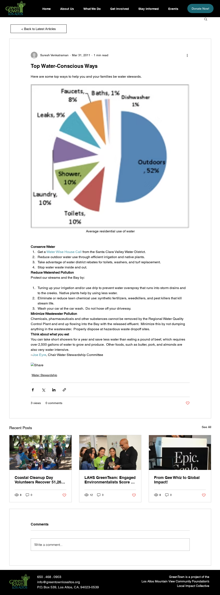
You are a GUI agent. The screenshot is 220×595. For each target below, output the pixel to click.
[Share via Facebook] (33, 390)
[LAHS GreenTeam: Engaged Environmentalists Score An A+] (110, 452)
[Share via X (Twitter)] (43, 390)
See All (206, 427)
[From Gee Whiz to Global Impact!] (180, 452)
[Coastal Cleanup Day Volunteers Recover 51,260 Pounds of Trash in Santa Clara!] (40, 452)
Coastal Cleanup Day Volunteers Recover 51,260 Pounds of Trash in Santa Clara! (39, 479)
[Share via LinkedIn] (54, 390)
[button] (148, 9)
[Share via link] (64, 390)
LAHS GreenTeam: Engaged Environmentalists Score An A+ (110, 479)
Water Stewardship (44, 375)
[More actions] (187, 55)
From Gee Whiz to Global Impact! (177, 479)
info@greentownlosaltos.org (58, 582)
